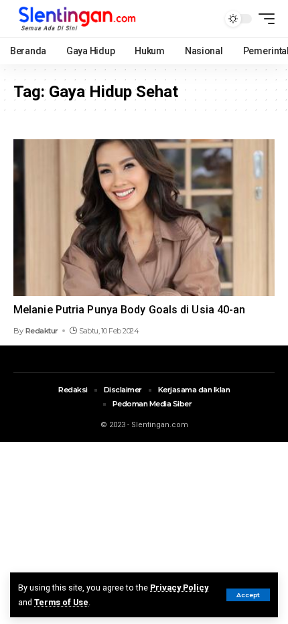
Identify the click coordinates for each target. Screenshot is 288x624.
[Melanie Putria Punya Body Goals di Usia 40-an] (144, 217)
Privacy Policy (179, 587)
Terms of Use (61, 602)
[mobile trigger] (263, 18)
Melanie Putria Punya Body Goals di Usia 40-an (129, 309)
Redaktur (41, 330)
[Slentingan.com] (77, 18)
